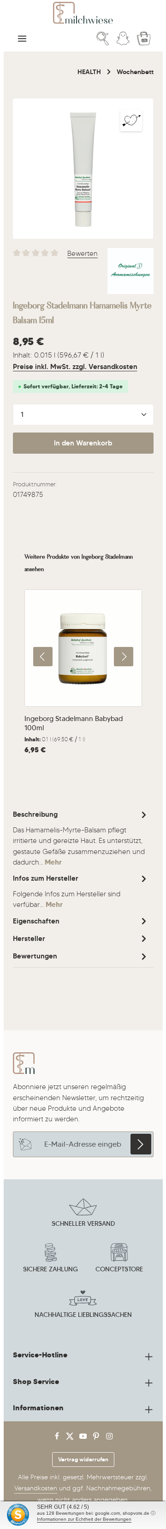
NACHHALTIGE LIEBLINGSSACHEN (83, 1314)
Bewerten (82, 253)
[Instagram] (109, 1438)
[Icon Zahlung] (51, 1259)
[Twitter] (71, 1438)
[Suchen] (103, 38)
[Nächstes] (123, 656)
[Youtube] (84, 1438)
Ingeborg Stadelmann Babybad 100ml (73, 723)
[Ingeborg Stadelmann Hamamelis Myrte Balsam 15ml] (83, 168)
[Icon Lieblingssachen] (83, 1305)
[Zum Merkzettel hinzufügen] (131, 120)
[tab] (81, 838)
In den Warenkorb (83, 443)
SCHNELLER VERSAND (83, 1223)
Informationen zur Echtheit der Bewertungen (84, 1519)
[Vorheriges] (43, 656)
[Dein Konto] (123, 38)
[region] (83, 168)
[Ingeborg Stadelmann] (130, 271)
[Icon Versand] (83, 1214)
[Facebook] (58, 1438)
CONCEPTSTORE (119, 1269)
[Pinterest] (97, 1438)
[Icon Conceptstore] (119, 1259)
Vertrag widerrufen (83, 1459)
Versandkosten (35, 1488)
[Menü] (22, 38)
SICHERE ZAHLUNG (50, 1269)
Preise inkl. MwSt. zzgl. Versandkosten (75, 367)
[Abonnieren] (140, 1144)
